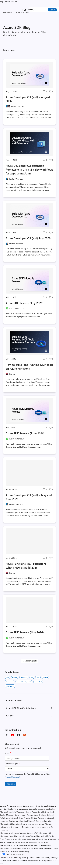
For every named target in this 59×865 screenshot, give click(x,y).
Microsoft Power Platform (10, 836)
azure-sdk (38, 682)
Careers (43, 845)
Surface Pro (4, 806)
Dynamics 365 (32, 833)
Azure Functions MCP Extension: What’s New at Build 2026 (26, 565)
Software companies (19, 845)
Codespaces (10, 686)
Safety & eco (33, 860)
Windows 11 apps (23, 812)
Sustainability (23, 851)
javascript (23, 677)
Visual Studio (33, 845)
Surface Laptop (16, 806)
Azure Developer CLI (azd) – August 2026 (28, 99)
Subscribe (11, 783)
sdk (31, 677)
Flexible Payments (38, 818)
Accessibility (13, 851)
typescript (9, 682)
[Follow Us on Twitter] (6, 735)
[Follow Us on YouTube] (12, 735)
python (14, 677)
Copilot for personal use (39, 809)
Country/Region (12, 763)
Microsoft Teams (29, 836)
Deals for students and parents (35, 827)
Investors (43, 848)
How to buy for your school (32, 824)
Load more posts (30, 660)
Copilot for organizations (17, 809)
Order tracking (40, 815)
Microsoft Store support (16, 815)
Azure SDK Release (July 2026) (24, 303)
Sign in (52, 9)
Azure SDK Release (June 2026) (25, 433)
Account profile (38, 812)
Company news (15, 848)
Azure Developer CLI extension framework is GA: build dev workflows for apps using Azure (29, 169)
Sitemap (25, 857)
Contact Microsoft (36, 857)
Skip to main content (8, 1)
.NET (38, 677)
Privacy (48, 857)
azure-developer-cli (23, 682)
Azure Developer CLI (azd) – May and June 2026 (29, 497)
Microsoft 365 (45, 833)
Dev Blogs (7, 12)
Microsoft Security (18, 833)
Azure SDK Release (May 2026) (25, 632)
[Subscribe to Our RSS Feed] (24, 735)
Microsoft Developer (26, 839)
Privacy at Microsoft (30, 848)
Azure (15, 839)
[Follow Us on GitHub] (18, 735)
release (45, 677)
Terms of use (12, 860)
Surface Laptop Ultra (31, 806)
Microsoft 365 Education (10, 824)
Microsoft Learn (42, 839)
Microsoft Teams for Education (40, 821)
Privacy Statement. (12, 777)
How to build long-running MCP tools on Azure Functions (29, 366)
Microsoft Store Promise (20, 818)
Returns (30, 815)
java (7, 677)
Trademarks (22, 860)
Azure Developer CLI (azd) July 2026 (28, 238)
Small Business (6, 839)
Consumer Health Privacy (10, 857)
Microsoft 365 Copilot (45, 836)
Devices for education (18, 821)
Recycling (43, 860)
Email (8, 753)
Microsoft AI (5, 833)
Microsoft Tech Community (29, 842)
